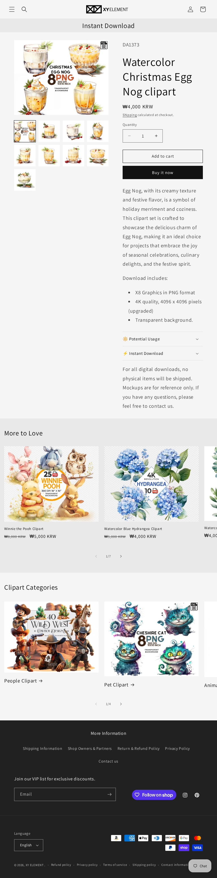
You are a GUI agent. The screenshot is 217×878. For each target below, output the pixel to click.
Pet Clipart (116, 684)
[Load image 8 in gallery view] (97, 155)
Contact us (108, 761)
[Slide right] (121, 556)
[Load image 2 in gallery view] (49, 131)
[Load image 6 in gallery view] (49, 155)
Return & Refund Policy (139, 748)
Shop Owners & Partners (90, 748)
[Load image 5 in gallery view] (25, 155)
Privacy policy (87, 865)
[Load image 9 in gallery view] (25, 180)
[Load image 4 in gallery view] (97, 131)
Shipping (130, 115)
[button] (12, 9)
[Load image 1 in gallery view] (25, 131)
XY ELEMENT (35, 865)
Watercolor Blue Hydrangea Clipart (133, 529)
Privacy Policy (177, 748)
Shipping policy (144, 865)
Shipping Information (42, 748)
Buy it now (162, 172)
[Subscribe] (109, 794)
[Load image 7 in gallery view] (73, 155)
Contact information (176, 865)
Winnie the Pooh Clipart (24, 529)
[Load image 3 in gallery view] (73, 131)
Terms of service (115, 865)
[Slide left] (96, 556)
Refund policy (61, 865)
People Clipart (20, 680)
